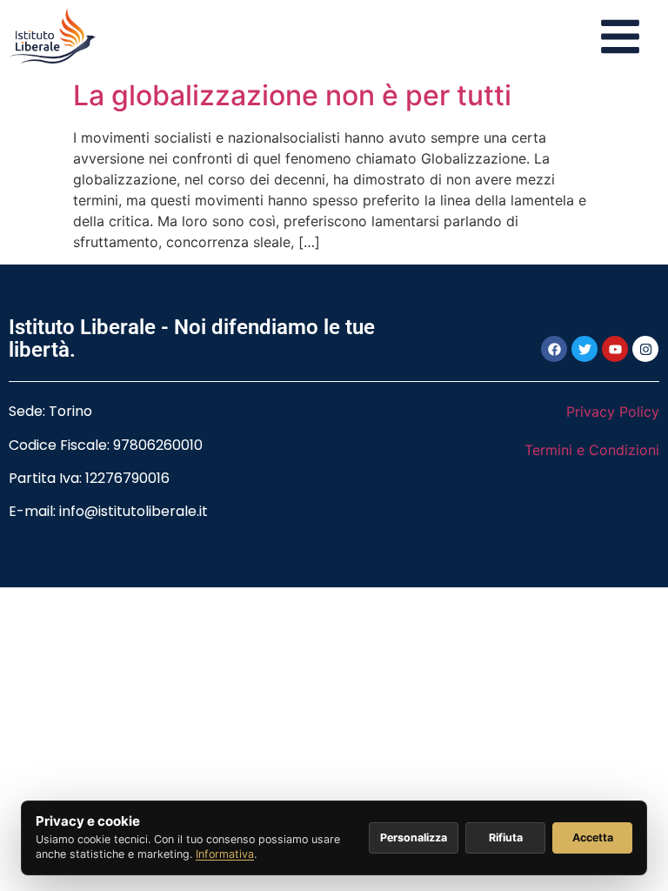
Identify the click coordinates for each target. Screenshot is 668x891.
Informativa (225, 854)
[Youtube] (615, 349)
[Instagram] (645, 349)
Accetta (592, 837)
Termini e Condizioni (591, 450)
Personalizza (413, 837)
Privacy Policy (612, 411)
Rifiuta (506, 837)
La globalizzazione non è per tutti (292, 95)
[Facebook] (554, 349)
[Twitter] (584, 349)
